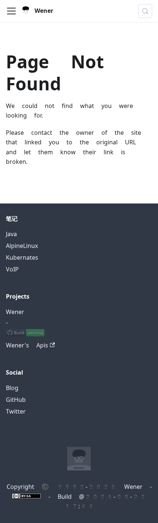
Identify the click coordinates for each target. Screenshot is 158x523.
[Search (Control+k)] (145, 11)
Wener (15, 312)
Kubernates (22, 257)
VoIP (12, 269)
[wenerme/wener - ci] (25, 334)
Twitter (16, 411)
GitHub (16, 399)
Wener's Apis (27, 345)
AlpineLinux (22, 245)
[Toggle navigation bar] (11, 11)
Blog (12, 388)
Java (11, 234)
